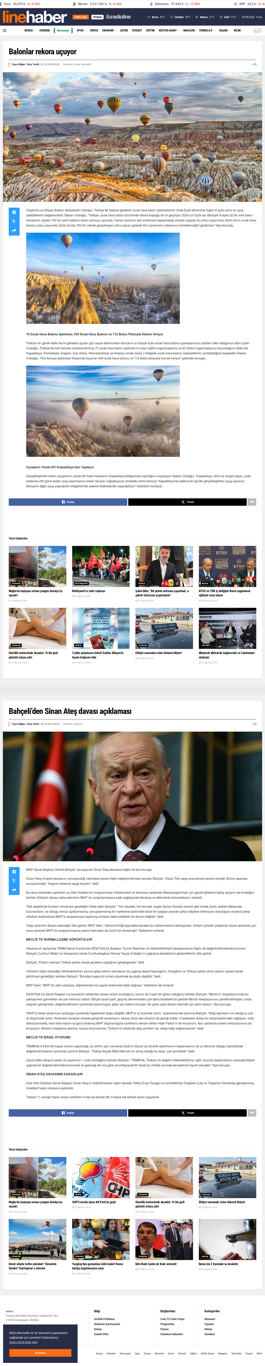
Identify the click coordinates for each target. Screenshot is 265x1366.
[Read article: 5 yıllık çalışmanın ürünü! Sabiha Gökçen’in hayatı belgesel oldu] (101, 628)
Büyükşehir (81, 583)
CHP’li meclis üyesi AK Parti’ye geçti (94, 1202)
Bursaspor (63, 30)
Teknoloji (205, 30)
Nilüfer (206, 645)
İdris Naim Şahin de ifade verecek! (156, 1264)
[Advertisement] (132, 521)
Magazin (189, 30)
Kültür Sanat (168, 30)
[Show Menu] (4, 30)
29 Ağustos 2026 (18, 600)
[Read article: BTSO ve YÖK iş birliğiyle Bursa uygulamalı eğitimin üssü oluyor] (227, 566)
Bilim (237, 30)
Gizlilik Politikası (104, 1319)
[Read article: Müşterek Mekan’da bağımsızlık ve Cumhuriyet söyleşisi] (227, 628)
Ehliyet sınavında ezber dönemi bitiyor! (158, 653)
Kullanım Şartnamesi (107, 1324)
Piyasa (164, 1329)
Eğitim (150, 30)
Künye (98, 1329)
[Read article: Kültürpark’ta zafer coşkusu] (101, 566)
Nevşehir (86, 64)
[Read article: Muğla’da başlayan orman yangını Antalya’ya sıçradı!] (37, 566)
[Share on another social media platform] (14, 231)
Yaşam (223, 30)
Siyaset (137, 30)
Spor (80, 30)
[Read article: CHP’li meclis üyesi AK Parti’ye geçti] (101, 1177)
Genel (77, 64)
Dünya (94, 30)
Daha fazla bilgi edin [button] (23, 1342)
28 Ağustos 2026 (209, 1269)
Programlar (167, 1324)
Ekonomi (107, 30)
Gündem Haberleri (171, 1334)
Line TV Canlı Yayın (172, 1319)
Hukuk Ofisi (101, 1334)
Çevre (124, 30)
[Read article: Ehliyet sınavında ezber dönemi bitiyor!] (164, 628)
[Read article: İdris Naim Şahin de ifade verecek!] (164, 1239)
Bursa (29, 30)
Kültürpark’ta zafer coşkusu (88, 591)
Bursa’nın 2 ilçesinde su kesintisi (218, 1264)
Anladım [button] (40, 1352)
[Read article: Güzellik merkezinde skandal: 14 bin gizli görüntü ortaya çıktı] (37, 628)
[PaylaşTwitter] (14, 221)
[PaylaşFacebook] (14, 212)
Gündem (44, 30)
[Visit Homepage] (35, 17)
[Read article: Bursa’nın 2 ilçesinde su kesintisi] (227, 1239)
